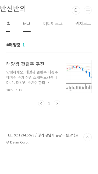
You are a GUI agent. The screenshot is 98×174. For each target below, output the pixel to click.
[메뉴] (88, 10)
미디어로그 (53, 23)
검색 (76, 10)
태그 (27, 23)
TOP (87, 137)
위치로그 (83, 23)
